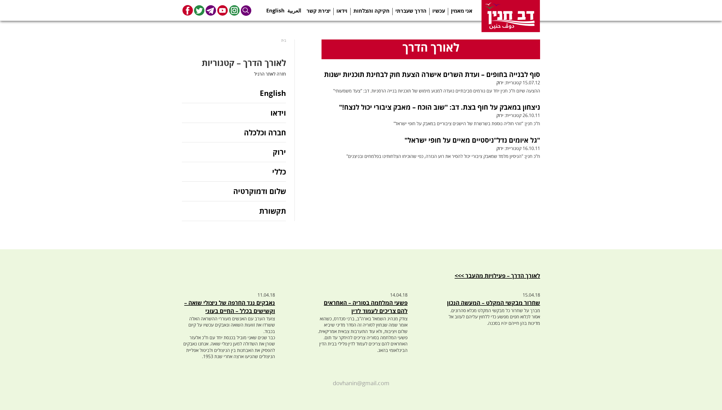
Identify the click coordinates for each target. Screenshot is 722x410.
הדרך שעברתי (410, 10)
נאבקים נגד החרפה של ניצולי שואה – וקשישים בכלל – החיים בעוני (229, 307)
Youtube (222, 10)
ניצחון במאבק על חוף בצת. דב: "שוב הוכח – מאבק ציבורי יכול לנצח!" (439, 107)
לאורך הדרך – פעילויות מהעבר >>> (497, 275)
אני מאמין (461, 10)
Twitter (199, 10)
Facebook (187, 10)
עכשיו (438, 10)
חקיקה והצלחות (371, 10)
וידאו (341, 10)
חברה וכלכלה (265, 132)
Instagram (234, 10)
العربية (294, 8)
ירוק (499, 83)
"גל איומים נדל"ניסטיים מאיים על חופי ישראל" (472, 140)
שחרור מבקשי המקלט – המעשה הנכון (493, 303)
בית (283, 40)
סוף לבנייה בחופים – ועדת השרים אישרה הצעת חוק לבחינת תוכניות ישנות (432, 74)
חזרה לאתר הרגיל (270, 74)
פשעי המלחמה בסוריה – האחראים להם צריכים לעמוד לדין (366, 307)
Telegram (211, 10)
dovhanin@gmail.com (361, 383)
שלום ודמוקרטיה (259, 191)
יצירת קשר (319, 10)
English (275, 8)
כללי (279, 172)
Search (246, 10)
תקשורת (272, 211)
